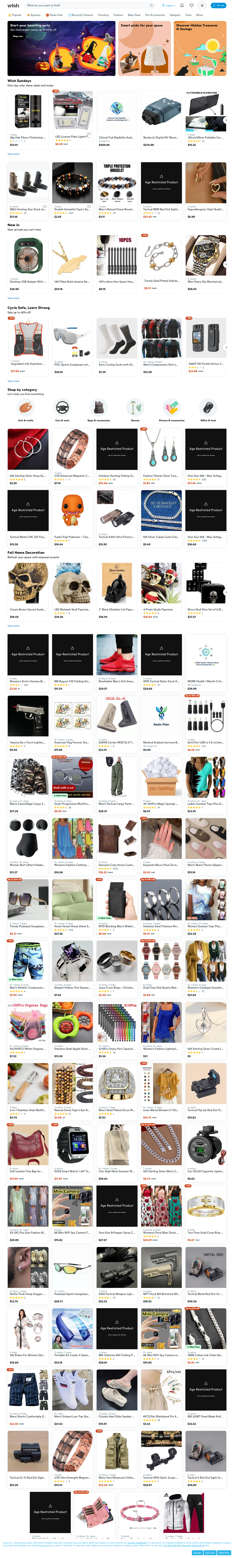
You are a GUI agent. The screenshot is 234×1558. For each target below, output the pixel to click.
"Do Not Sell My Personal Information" (184, 1545)
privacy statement (137, 1542)
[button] (169, 5)
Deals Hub (56, 15)
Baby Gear (134, 15)
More (199, 15)
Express (35, 15)
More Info (224, 1552)
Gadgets (175, 15)
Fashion (118, 15)
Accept (197, 1552)
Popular (17, 15)
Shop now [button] (18, 36)
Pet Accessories (155, 15)
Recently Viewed (82, 15)
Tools (188, 15)
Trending (103, 15)
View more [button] (13, 153)
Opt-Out (210, 1552)
